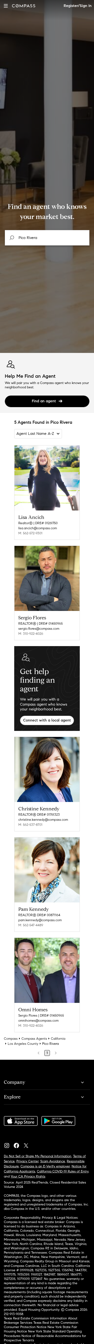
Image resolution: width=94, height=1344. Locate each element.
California (58, 1039)
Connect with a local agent (47, 720)
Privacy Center (27, 1161)
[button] (6, 5)
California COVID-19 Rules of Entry (62, 1171)
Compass (11, 1039)
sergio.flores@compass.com (38, 629)
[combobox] (47, 237)
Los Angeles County (23, 1044)
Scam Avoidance (52, 1161)
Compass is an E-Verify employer (45, 1166)
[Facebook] (18, 1144)
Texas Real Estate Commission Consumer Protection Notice (41, 1325)
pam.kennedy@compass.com (40, 920)
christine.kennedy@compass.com (43, 820)
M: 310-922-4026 (30, 634)
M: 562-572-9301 (30, 533)
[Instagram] (8, 1144)
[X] (28, 1144)
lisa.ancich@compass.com (37, 528)
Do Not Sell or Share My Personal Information (37, 1156)
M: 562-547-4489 (30, 925)
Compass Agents (34, 1039)
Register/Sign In (78, 5)
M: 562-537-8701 (30, 825)
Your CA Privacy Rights (28, 1176)
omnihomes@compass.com (38, 1021)
